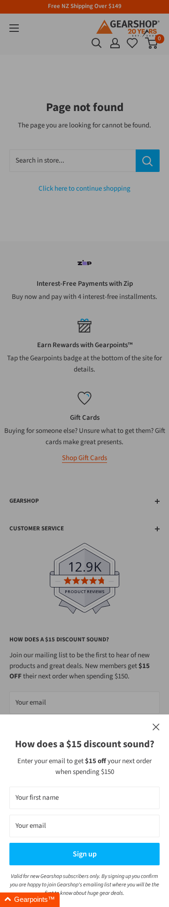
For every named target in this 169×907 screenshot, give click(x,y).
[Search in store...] (148, 160)
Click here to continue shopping (84, 188)
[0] (133, 43)
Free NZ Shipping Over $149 (85, 6)
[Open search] (97, 43)
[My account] (115, 43)
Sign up (85, 854)
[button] (30, 899)
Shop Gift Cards (84, 458)
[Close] (156, 727)
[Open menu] (14, 28)
